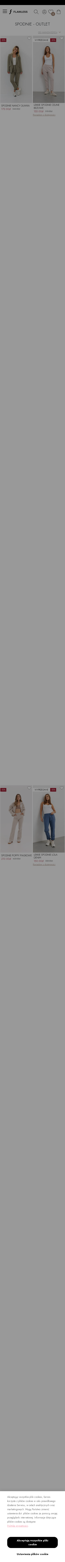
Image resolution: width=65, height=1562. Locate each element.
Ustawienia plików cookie (32, 1554)
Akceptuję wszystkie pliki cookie (32, 1542)
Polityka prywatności (17, 1526)
